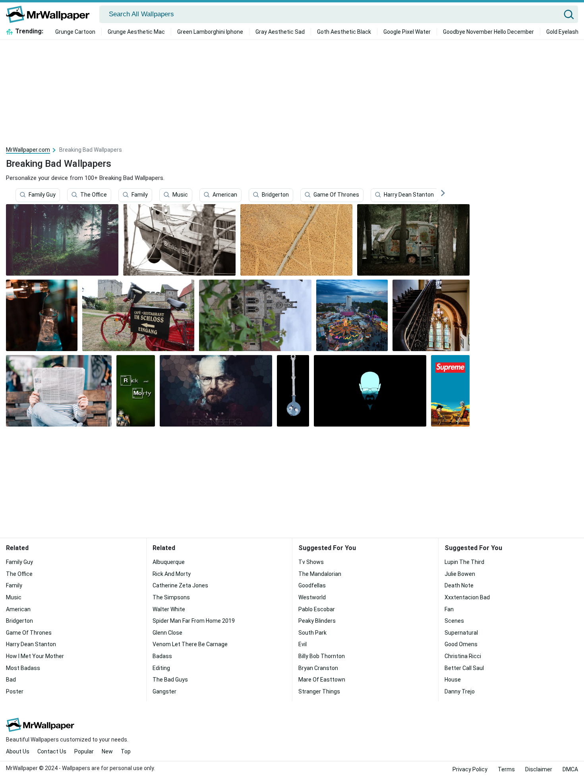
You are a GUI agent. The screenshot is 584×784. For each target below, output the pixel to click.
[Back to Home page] (50, 14)
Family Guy (42, 195)
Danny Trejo (460, 691)
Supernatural (461, 633)
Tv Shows (311, 562)
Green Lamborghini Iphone (210, 32)
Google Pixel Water (407, 32)
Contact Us (51, 751)
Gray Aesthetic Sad (280, 32)
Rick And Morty (172, 574)
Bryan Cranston (318, 668)
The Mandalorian (319, 574)
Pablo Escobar (316, 609)
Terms (506, 769)
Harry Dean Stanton (409, 195)
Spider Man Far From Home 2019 (194, 621)
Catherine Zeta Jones (180, 585)
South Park (312, 633)
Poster (14, 691)
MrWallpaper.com (28, 150)
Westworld (312, 597)
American (225, 195)
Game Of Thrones (336, 195)
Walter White (169, 609)
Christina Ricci (463, 656)
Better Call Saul (464, 668)
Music (180, 195)
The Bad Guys (170, 679)
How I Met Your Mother (35, 656)
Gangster (164, 691)
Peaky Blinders (317, 621)
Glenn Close (167, 633)
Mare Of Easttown (321, 679)
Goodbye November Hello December (488, 32)
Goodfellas (312, 585)
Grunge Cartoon (75, 32)
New (107, 751)
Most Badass (23, 668)
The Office (93, 195)
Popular (84, 751)
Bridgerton (275, 195)
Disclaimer (538, 769)
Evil (302, 644)
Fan (449, 609)
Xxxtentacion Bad (467, 597)
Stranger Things (319, 691)
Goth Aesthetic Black (344, 32)
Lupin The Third (464, 562)
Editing (161, 668)
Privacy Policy (470, 769)
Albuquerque (169, 562)
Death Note (459, 585)
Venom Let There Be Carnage (190, 644)
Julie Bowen (460, 574)
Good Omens (461, 644)
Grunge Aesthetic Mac (136, 32)
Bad (11, 679)
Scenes (454, 621)
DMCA (570, 769)
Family (139, 195)
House (453, 679)
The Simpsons (171, 597)
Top (126, 751)
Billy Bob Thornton (321, 656)
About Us (17, 751)
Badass (162, 656)
